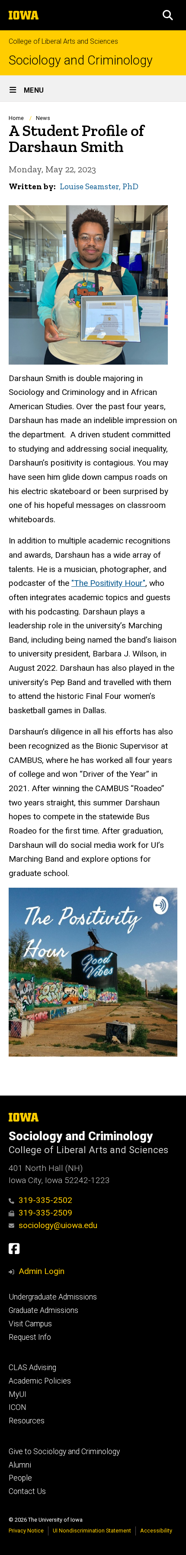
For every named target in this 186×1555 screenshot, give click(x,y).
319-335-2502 (45, 1200)
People (20, 1478)
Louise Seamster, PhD (99, 186)
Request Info (30, 1337)
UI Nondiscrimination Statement (92, 1530)
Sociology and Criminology (81, 60)
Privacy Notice (26, 1530)
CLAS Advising (32, 1367)
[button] (168, 15)
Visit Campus (30, 1323)
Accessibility (156, 1530)
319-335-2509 (45, 1213)
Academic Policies (40, 1381)
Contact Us (27, 1491)
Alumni (20, 1465)
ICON (17, 1407)
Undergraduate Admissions (53, 1297)
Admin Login (41, 1271)
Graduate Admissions (43, 1310)
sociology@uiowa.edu (58, 1225)
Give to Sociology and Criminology (64, 1451)
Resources (27, 1420)
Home (16, 118)
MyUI (17, 1394)
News (43, 118)
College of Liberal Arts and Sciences (63, 41)
